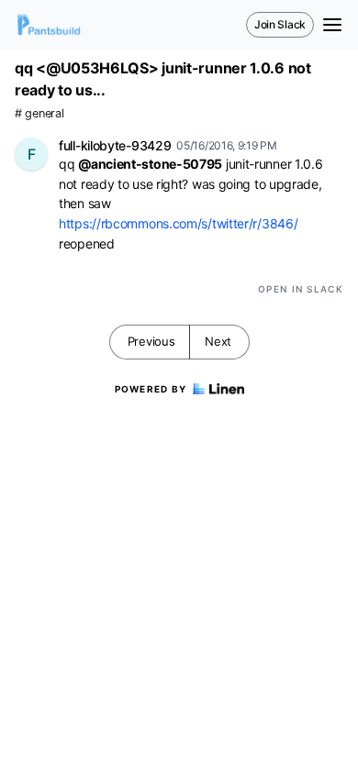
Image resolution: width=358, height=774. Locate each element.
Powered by (151, 388)
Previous (151, 341)
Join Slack (280, 24)
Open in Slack (300, 288)
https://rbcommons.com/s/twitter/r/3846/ (178, 223)
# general (39, 113)
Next (218, 341)
